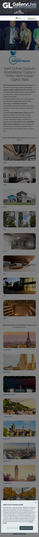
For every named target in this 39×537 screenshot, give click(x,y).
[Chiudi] (35, 502)
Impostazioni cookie (12, 527)
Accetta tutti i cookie (26, 528)
